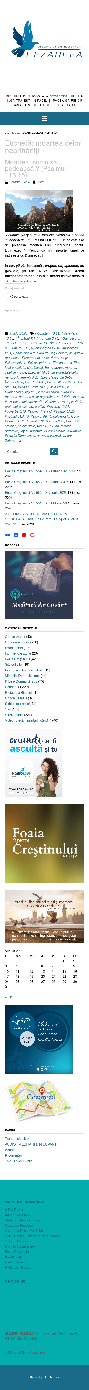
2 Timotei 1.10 (19, 348)
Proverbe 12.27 (58, 406)
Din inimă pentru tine (20, 1246)
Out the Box (52, 1377)
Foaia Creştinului (17, 658)
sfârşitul (10, 425)
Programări (13, 1155)
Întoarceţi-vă (14, 382)
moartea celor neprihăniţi (37, 396)
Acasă (10, 1149)
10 (7, 343)
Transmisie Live (17, 1138)
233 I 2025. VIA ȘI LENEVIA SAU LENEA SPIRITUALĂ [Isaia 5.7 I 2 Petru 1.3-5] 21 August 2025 (41, 518)
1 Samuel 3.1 (69, 338)
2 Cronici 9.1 (19, 343)
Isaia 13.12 (39, 387)
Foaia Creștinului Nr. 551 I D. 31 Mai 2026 (36, 503)
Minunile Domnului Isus (22, 675)
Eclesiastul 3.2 (15, 362)
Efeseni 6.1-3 (62, 362)
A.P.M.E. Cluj (14, 1209)
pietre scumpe (23, 406)
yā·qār (67, 435)
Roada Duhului (16, 697)
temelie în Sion (48, 425)
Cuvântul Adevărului (19, 1241)
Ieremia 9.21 (29, 377)
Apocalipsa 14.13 (47, 348)
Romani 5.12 (34, 421)
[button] (44, 118)
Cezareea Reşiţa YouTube (24, 1230)
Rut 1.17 (72, 421)
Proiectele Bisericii (18, 692)
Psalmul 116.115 (40, 411)
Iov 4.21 (24, 387)
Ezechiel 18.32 (39, 372)
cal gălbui (76, 353)
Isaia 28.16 (57, 387)
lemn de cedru (48, 392)
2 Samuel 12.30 (42, 343)
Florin (40, 181)
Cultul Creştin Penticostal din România (32, 1236)
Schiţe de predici (17, 703)
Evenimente (14, 647)
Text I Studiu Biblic (18, 1160)
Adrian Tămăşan (17, 1215)
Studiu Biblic (18, 333)
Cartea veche (15, 636)
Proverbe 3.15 (15, 411)
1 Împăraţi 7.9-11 (27, 338)
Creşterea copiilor (18, 641)
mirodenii (67, 392)
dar (7, 357)
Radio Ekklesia (15, 1262)
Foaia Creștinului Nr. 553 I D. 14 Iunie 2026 (36, 481)
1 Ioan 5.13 (50, 338)
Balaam (61, 353)
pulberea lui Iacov (66, 416)
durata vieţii (59, 357)
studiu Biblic (26, 425)
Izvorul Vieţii (13, 1257)
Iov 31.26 (69, 382)
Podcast (11, 686)
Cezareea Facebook (19, 1225)
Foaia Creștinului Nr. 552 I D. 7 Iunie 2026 (36, 492)
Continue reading (22, 280)
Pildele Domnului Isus (21, 681)
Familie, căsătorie (18, 653)
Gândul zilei (13, 664)
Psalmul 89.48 (41, 416)
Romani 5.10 (14, 421)
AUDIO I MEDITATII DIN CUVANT (31, 1144)
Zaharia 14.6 (14, 440)
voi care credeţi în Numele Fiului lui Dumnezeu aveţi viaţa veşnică (43, 433)
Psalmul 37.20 (64, 411)
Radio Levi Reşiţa (17, 1267)
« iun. (9, 996)
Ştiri (8, 709)
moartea (11, 396)
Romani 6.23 (55, 421)
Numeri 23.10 (55, 401)
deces (15, 357)
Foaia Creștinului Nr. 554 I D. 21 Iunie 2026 (36, 470)
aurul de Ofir (45, 353)
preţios (40, 406)
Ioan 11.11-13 (35, 382)
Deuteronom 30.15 (35, 357)
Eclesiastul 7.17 (39, 362)
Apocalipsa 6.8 (24, 353)
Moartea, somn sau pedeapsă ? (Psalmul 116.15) (35, 168)
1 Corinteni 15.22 (46, 333)
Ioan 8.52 (54, 382)
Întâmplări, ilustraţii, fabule (24, 670)
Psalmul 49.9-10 (17, 416)
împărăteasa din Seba (56, 377)
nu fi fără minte (68, 396)
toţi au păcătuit (31, 431)
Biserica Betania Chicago (23, 1220)
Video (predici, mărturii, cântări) (28, 720)
